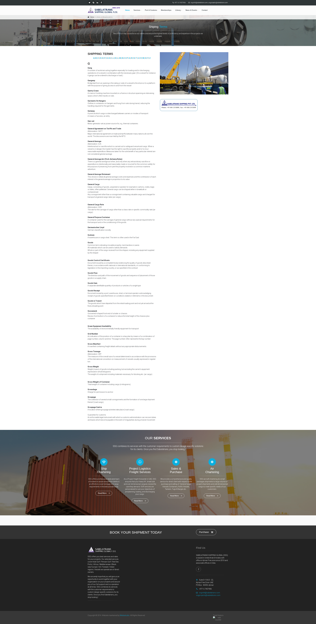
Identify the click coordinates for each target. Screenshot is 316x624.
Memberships (166, 10)
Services (137, 10)
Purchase (204, 532)
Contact (204, 10)
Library (178, 10)
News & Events (191, 10)
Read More (102, 493)
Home (127, 10)
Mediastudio (124, 615)
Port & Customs (151, 10)
